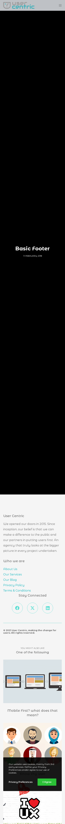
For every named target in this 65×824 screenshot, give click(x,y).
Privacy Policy (14, 585)
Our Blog (10, 580)
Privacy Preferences (20, 782)
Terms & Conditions (17, 590)
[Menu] (58, 5)
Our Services (12, 574)
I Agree (46, 782)
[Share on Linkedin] (47, 608)
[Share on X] (32, 608)
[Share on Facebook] (17, 608)
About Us (10, 569)
